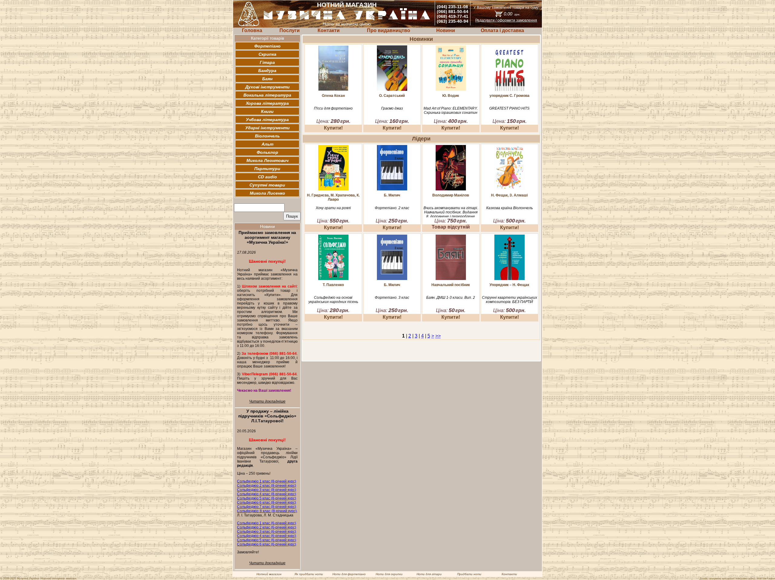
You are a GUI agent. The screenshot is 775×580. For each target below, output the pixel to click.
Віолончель (267, 135)
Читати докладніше (267, 401)
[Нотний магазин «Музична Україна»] (346, 19)
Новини (445, 30)
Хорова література (267, 103)
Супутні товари (267, 185)
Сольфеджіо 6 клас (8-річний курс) (266, 502)
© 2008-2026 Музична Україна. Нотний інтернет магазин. (38, 578)
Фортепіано (267, 46)
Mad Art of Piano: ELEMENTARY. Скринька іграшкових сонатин (451, 110)
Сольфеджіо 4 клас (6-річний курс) (266, 536)
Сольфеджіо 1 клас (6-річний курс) (266, 523)
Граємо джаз (392, 108)
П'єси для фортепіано (333, 108)
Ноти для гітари (429, 574)
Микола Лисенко (267, 193)
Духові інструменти (267, 86)
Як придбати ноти (309, 574)
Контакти (329, 30)
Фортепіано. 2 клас (392, 208)
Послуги (289, 30)
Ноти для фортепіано (349, 574)
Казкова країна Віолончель (509, 208)
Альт (267, 144)
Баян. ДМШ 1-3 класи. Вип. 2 (450, 297)
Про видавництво (388, 30)
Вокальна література (267, 95)
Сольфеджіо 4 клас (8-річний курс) (266, 494)
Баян (267, 78)
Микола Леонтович (267, 160)
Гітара (267, 62)
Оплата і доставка (502, 30)
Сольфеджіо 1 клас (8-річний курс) (266, 481)
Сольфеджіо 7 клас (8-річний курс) (266, 507)
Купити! (333, 127)
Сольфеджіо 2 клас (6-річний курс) (266, 527)
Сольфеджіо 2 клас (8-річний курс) (266, 485)
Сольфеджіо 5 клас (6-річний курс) (266, 540)
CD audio (267, 176)
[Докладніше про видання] (333, 89)
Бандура (267, 70)
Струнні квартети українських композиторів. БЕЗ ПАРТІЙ (509, 299)
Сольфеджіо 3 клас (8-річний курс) (266, 490)
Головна (252, 30)
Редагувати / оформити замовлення (506, 20)
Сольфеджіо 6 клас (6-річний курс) (266, 544)
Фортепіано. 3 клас (392, 297)
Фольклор (267, 152)
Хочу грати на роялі (333, 208)
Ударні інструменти (267, 127)
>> (438, 335)
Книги (267, 111)
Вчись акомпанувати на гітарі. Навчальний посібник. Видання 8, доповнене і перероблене (451, 212)
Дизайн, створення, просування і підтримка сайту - (737, 578)
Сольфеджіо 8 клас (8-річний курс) (267, 511)
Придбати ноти (469, 574)
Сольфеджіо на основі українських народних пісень (333, 299)
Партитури (267, 168)
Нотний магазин (269, 574)
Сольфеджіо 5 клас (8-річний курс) (266, 498)
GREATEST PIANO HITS (509, 108)
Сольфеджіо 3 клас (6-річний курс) (266, 531)
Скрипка (267, 54)
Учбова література (267, 119)
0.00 (512, 13)
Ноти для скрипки (389, 574)
